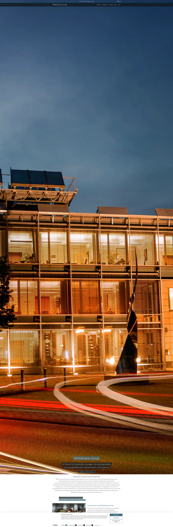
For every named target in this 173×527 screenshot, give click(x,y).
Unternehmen (99, 4)
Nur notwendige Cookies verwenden (116, 521)
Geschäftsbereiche (105, 4)
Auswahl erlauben (116, 517)
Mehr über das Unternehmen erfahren (86, 471)
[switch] (75, 525)
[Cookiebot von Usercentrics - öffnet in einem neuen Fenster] (55, 525)
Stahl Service (111, 4)
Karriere (115, 4)
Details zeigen (97, 525)
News (119, 4)
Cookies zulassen (116, 514)
